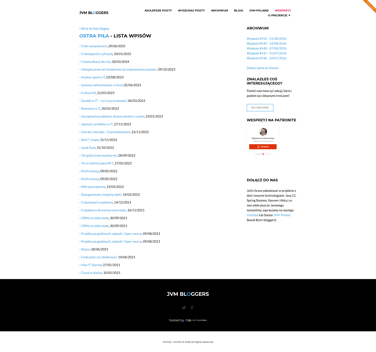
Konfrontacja (90, 171)
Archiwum (219, 10)
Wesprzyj (283, 10)
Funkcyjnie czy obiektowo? (99, 257)
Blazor (85, 249)
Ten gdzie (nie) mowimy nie (99, 155)
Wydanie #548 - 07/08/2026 (267, 48)
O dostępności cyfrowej (97, 54)
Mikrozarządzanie (93, 187)
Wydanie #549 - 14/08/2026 (267, 43)
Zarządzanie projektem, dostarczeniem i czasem (113, 116)
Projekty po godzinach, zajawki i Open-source (111, 233)
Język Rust (88, 147)
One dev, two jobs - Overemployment (105, 132)
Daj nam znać (260, 107)
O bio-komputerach (94, 46)
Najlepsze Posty (158, 10)
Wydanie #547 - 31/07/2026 (267, 53)
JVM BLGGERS (93, 13)
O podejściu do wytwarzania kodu (103, 210)
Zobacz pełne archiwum (263, 68)
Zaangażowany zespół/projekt (101, 194)
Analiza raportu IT (93, 77)
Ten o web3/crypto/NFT (97, 163)
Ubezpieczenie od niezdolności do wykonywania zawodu (119, 69)
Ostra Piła (94, 36)
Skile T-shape (90, 140)
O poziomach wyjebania (97, 202)
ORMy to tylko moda (95, 218)
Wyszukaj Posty (191, 10)
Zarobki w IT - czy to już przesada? (104, 101)
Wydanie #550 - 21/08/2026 (267, 38)
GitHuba (252, 215)
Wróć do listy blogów (94, 28)
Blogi (238, 10)
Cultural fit (88, 93)
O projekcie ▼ (279, 15)
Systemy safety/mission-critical (102, 85)
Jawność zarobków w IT (97, 124)
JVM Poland (259, 10)
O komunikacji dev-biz (96, 62)
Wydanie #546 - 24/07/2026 (267, 58)
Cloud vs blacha (91, 273)
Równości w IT (90, 108)
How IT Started (91, 265)
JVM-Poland (281, 215)
